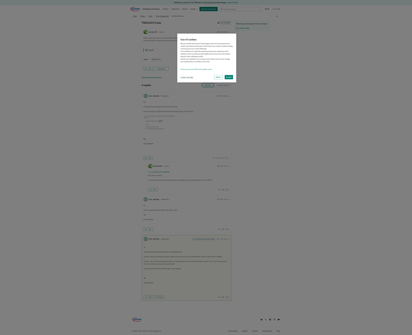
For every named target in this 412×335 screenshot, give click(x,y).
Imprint (209, 69)
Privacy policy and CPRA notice (191, 69)
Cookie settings (186, 77)
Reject (218, 77)
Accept (229, 77)
